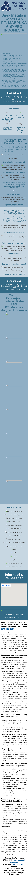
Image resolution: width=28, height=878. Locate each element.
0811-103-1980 (8, 629)
